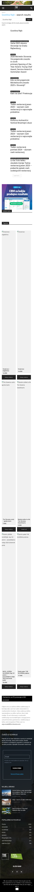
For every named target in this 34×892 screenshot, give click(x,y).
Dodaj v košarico (9, 377)
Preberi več (24, 529)
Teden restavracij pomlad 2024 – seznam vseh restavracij (20, 149)
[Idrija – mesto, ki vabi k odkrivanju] (6, 802)
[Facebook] (12, 872)
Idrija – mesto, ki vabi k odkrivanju (22, 799)
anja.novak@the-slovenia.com (11, 724)
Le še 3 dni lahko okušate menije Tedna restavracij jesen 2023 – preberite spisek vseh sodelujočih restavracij (21, 165)
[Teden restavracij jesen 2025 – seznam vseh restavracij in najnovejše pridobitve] (5, 105)
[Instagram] (17, 872)
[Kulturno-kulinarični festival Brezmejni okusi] (5, 121)
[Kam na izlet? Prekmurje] (5, 94)
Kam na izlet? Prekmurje (21, 93)
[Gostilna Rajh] (5, 33)
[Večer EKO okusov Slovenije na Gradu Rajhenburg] (5, 44)
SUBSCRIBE (17, 768)
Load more (16, 175)
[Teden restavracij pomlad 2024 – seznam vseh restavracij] (5, 148)
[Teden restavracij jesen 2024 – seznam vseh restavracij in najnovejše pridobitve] (5, 132)
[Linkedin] (21, 872)
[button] (3, 8)
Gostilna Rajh (16, 31)
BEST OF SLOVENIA (15, 91)
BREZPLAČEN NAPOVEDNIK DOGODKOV (19, 41)
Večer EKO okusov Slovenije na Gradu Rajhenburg (18, 45)
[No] (32, 885)
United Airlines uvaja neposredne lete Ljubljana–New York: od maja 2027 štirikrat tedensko (21, 792)
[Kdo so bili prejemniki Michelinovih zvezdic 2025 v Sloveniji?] (5, 81)
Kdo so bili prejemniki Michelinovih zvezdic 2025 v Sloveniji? (19, 82)
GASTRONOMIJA (14, 78)
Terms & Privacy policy (17, 774)
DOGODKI (13, 54)
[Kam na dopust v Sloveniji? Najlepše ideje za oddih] (6, 811)
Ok (17, 889)
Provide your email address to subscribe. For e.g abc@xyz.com (16, 761)
